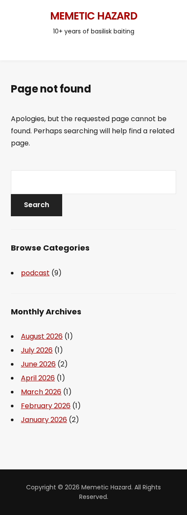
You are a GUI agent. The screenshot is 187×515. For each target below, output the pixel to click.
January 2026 (44, 420)
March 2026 (41, 392)
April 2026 (38, 378)
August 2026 (42, 336)
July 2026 (37, 350)
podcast (35, 273)
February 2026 (45, 406)
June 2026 (38, 364)
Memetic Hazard (93, 16)
